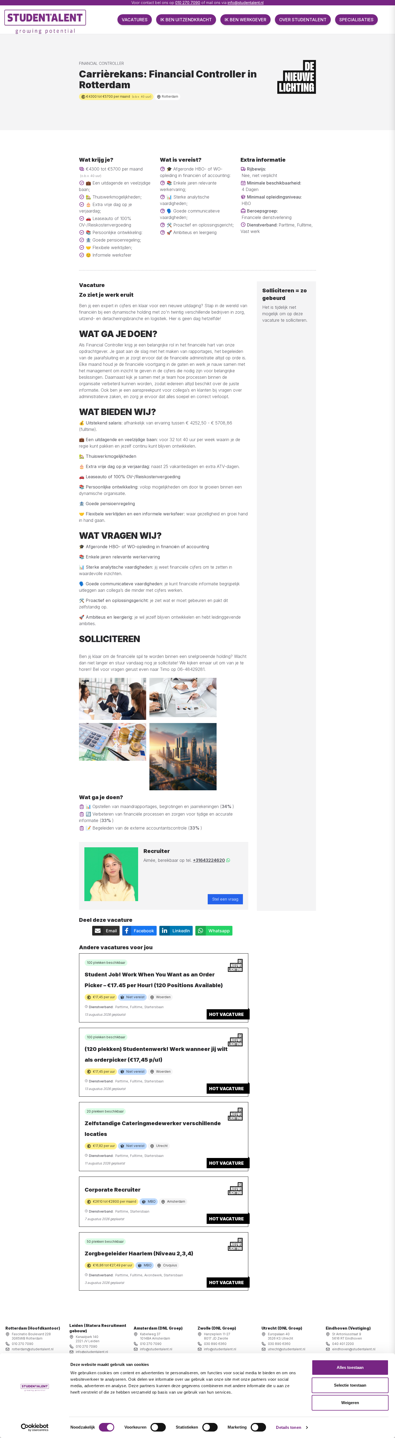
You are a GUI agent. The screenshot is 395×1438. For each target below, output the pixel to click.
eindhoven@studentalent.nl (353, 1349)
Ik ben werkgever (245, 19)
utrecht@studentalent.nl (286, 1349)
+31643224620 (209, 860)
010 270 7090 (187, 2)
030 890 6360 (215, 1344)
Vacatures (135, 19)
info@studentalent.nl (246, 2)
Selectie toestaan (350, 1385)
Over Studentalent (302, 19)
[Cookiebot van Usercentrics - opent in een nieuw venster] (34, 1427)
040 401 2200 (343, 1344)
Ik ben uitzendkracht (186, 19)
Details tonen (288, 1427)
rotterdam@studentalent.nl (32, 1349)
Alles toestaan (350, 1367)
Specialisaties (356, 19)
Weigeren (350, 1402)
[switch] (158, 1427)
